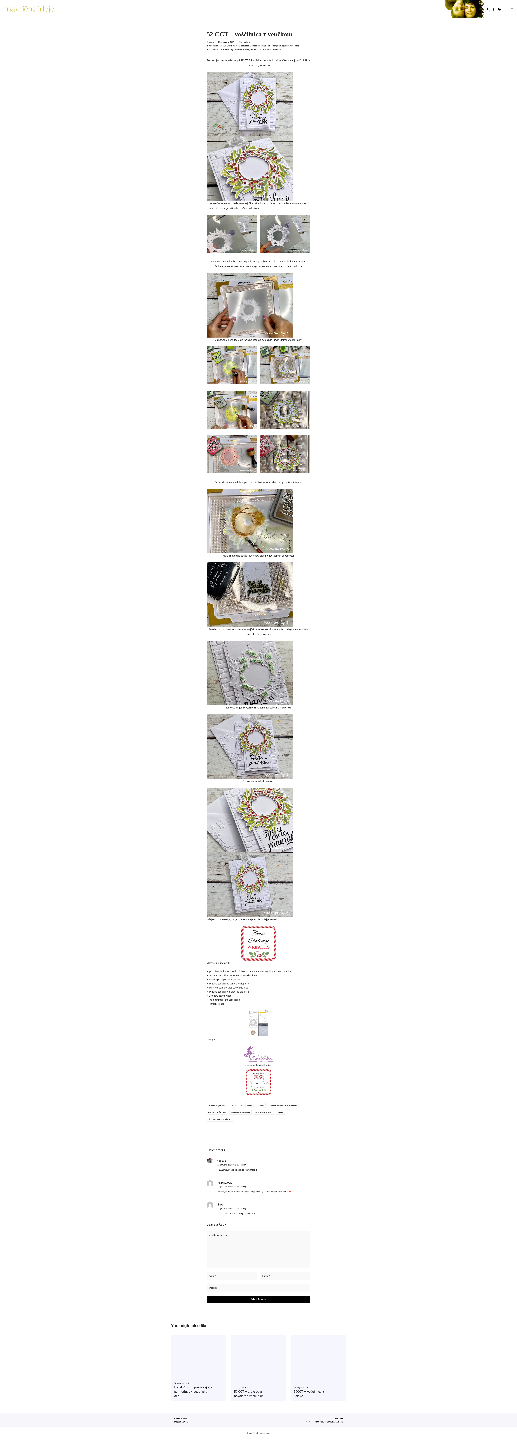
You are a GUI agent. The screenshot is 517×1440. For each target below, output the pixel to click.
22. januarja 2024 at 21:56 (228, 1208)
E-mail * (266, 1276)
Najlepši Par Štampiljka (240, 1112)
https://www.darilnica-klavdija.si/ (258, 1065)
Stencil (226, 49)
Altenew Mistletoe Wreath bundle (283, 1105)
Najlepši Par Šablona (217, 1112)
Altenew (231, 46)
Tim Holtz (254, 49)
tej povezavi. (270, 919)
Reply (243, 1165)
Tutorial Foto (265, 49)
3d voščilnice (215, 46)
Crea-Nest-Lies (242, 46)
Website (213, 1288)
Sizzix (219, 49)
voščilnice (276, 49)
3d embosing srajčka (216, 1105)
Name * (212, 1276)
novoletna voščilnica (263, 1112)
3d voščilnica (236, 1105)
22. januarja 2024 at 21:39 (228, 1187)
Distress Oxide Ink (258, 46)
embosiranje (272, 46)
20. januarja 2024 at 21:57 (228, 1165)
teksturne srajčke (241, 49)
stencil (280, 1112)
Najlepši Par (284, 46)
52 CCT (224, 46)
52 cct (249, 1105)
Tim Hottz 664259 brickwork (219, 1119)
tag (231, 49)
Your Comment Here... (219, 1235)
